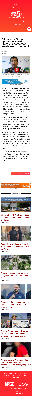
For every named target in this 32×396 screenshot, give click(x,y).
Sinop (6, 373)
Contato (16, 378)
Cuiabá (15, 375)
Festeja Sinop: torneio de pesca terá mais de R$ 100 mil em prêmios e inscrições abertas (14, 333)
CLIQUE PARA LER (5, 222)
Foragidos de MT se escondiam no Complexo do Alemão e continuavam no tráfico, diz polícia (16, 362)
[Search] (23, 21)
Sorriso (11, 373)
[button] (29, 29)
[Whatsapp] (19, 25)
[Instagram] (16, 25)
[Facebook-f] (13, 25)
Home (16, 4)
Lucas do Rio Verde (21, 373)
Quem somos (16, 7)
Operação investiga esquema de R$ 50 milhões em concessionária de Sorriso (16, 246)
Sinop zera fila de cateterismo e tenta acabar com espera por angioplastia (15, 304)
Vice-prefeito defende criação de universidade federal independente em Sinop (16, 217)
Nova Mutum (8, 375)
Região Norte (23, 375)
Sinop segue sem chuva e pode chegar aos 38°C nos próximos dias (14, 275)
